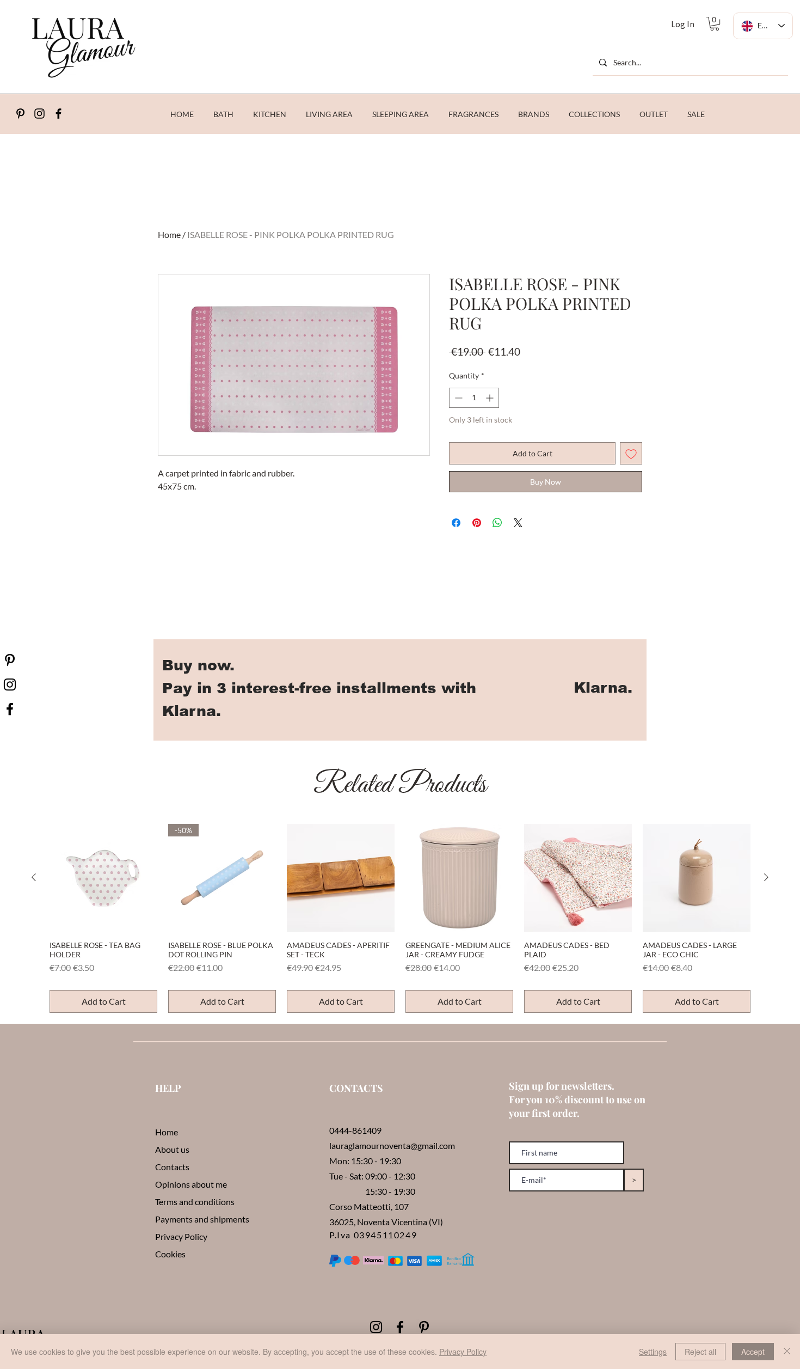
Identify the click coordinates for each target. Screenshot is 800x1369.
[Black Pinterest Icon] (424, 1327)
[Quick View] (103, 878)
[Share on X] (518, 522)
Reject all (700, 1351)
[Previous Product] (33, 877)
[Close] (786, 1351)
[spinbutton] (474, 397)
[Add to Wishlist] (631, 453)
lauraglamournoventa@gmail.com (392, 1145)
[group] (400, 918)
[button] (714, 23)
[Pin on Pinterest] (476, 522)
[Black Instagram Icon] (376, 1327)
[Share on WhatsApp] (497, 522)
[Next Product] (766, 877)
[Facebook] (58, 113)
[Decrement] (457, 397)
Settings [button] (653, 1351)
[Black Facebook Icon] (400, 1327)
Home (169, 234)
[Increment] (490, 397)
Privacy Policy (463, 1351)
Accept (753, 1351)
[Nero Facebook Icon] (10, 709)
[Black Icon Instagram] (39, 113)
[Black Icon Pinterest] (20, 113)
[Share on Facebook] (456, 522)
